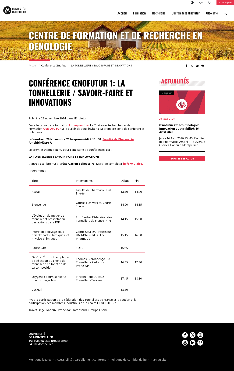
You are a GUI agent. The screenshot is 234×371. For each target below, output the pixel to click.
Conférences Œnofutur (186, 12)
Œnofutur (80, 118)
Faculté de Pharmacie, (119, 139)
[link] (186, 65)
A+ (202, 2)
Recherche (158, 12)
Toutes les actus (182, 158)
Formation (139, 12)
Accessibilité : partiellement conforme (81, 359)
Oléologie (212, 12)
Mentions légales (40, 359)
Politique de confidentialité (128, 359)
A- (210, 2)
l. (133, 164)
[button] (197, 65)
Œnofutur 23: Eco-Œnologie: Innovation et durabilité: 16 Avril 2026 (179, 128)
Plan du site (159, 359)
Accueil (122, 12)
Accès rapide (225, 2)
